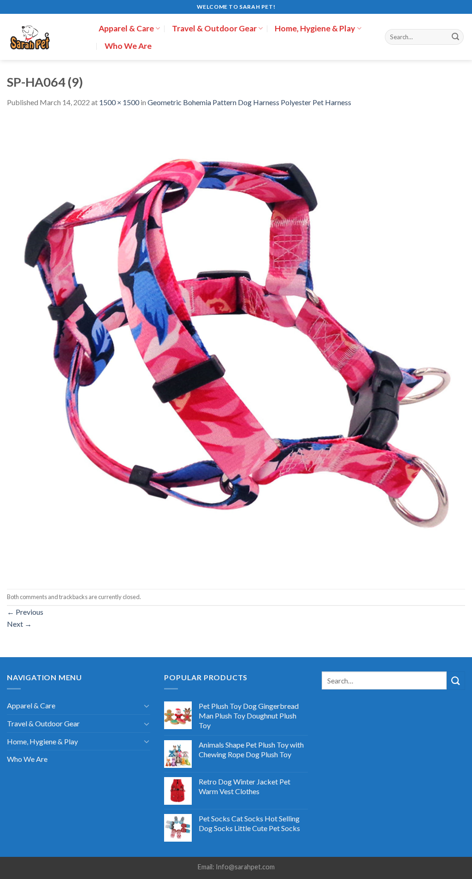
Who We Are (128, 46)
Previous (25, 611)
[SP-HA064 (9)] (236, 347)
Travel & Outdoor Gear (214, 28)
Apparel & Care (126, 28)
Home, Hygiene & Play (315, 28)
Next (19, 623)
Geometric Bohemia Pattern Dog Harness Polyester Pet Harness (249, 102)
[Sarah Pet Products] (46, 37)
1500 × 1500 (119, 102)
